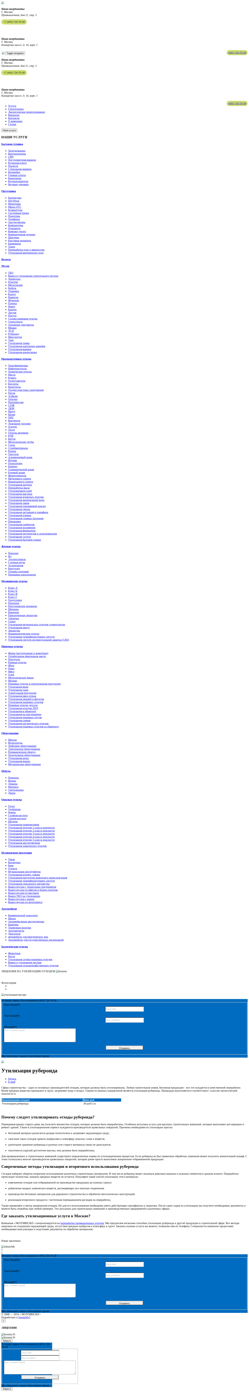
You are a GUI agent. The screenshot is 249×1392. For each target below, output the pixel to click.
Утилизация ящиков (19, 349)
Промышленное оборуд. (22, 752)
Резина (12, 451)
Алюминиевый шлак (20, 457)
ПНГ (11, 417)
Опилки (12, 399)
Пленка (12, 303)
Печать (12, 1078)
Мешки (12, 327)
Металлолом (15, 285)
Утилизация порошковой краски (27, 506)
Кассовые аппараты (19, 240)
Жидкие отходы (11, 546)
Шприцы (13, 609)
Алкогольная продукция (22, 692)
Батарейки (14, 172)
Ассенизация (15, 565)
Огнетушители (16, 380)
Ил (10, 556)
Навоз (11, 306)
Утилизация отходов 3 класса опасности (31, 833)
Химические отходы (20, 371)
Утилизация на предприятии (24, 714)
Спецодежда (15, 321)
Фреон (12, 812)
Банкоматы (14, 243)
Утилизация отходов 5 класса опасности (31, 839)
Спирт (12, 621)
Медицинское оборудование (24, 764)
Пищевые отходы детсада (23, 705)
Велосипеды (15, 742)
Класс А (13, 587)
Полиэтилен (15, 463)
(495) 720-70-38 (237, 52)
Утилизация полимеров (21, 527)
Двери (11, 793)
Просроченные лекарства (22, 615)
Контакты (13, 118)
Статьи (12, 124)
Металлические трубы (21, 442)
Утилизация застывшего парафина (28, 512)
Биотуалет (14, 568)
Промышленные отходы (16, 358)
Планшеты (14, 228)
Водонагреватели (18, 181)
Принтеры (14, 216)
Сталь (11, 445)
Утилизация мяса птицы (22, 696)
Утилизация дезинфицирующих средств (31, 636)
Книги (12, 294)
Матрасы (13, 786)
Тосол (11, 429)
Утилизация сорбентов (21, 524)
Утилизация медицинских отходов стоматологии (36, 624)
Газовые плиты (17, 175)
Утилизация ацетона (20, 484)
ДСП (11, 330)
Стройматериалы (18, 448)
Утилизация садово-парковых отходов (30, 959)
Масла (11, 374)
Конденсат (14, 420)
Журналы (13, 300)
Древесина (14, 278)
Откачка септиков (18, 571)
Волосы (6, 259)
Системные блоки (18, 213)
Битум (11, 438)
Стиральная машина (20, 169)
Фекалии (13, 553)
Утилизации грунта (19, 536)
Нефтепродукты (17, 368)
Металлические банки (21, 677)
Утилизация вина (18, 686)
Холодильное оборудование (24, 755)
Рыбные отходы (17, 662)
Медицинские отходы (14, 581)
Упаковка (13, 291)
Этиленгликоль (17, 559)
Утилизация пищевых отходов (25, 702)
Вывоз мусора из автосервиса (25, 902)
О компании (15, 121)
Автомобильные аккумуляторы (26, 921)
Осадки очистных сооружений (26, 390)
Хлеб (11, 674)
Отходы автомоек (18, 432)
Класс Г (12, 597)
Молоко (12, 680)
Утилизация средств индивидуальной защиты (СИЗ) (38, 639)
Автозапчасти (16, 930)
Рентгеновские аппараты (22, 606)
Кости (11, 956)
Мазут (11, 411)
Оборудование (10, 733)
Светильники (16, 789)
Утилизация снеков (19, 720)
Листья (12, 312)
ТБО (10, 272)
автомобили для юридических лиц (28, 936)
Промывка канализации (22, 574)
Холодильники (16, 150)
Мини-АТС (14, 206)
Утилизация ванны (19, 761)
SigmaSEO (24, 1317)
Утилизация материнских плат (26, 252)
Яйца (11, 665)
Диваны (12, 783)
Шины (12, 918)
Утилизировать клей (20, 490)
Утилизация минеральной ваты (26, 500)
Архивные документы (21, 324)
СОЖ (11, 405)
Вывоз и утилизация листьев (25, 962)
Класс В (12, 593)
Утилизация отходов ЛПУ (23, 708)
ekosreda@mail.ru (11, 28)
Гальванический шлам (21, 469)
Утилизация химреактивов (23, 824)
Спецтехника (16, 108)
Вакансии (13, 115)
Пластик (13, 282)
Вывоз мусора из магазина (23, 893)
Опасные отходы (11, 799)
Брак (11, 865)
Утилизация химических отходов (27, 846)
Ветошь (12, 460)
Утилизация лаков (18, 503)
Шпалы (12, 739)
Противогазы (16, 402)
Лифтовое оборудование (22, 745)
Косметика (14, 862)
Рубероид (13, 334)
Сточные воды (16, 562)
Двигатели (14, 933)
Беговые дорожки (18, 184)
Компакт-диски (17, 231)
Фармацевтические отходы (23, 633)
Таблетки (13, 618)
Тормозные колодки (19, 927)
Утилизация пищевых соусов (25, 717)
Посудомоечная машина (22, 159)
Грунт (11, 806)
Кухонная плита (17, 162)
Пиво (11, 668)
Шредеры (13, 237)
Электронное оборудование (24, 749)
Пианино (13, 777)
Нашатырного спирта (20, 481)
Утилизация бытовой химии (24, 539)
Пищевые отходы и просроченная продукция (34, 683)
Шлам (11, 414)
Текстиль (13, 454)
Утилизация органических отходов (28, 723)
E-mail (11, 1081)
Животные (14, 953)
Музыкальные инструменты (24, 871)
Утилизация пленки (19, 515)
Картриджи (14, 197)
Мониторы (14, 203)
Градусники (15, 600)
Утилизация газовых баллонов (26, 518)
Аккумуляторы (16, 222)
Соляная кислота (18, 815)
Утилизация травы (19, 343)
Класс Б (12, 590)
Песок (11, 393)
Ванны (12, 780)
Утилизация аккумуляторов (24, 842)
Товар (11, 859)
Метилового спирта (19, 478)
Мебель (6, 771)
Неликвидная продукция (16, 852)
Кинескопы (14, 178)
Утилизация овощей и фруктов (26, 699)
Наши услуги (9, 130)
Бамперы (13, 924)
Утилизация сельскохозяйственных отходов (33, 965)
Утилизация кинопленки (22, 352)
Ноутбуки (13, 200)
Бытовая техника (12, 144)
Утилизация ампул (19, 627)
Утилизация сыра (18, 689)
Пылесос (13, 166)
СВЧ (10, 156)
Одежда (12, 868)
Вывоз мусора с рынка (21, 899)
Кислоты (13, 383)
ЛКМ (11, 408)
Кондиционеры (17, 153)
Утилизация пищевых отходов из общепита (33, 726)
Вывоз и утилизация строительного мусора (33, 275)
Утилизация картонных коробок (26, 346)
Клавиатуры (15, 210)
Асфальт (13, 396)
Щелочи (13, 821)
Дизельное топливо (19, 423)
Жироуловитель (17, 475)
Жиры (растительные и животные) (28, 653)
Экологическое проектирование (26, 112)
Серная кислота (17, 818)
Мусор (5, 266)
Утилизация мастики (20, 493)
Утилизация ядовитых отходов (26, 497)
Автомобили (9, 908)
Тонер (11, 246)
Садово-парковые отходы (22, 318)
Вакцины (13, 612)
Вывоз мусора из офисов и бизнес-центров (33, 889)
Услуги (12, 105)
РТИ (10, 435)
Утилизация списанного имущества (29, 883)
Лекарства (14, 630)
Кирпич (12, 466)
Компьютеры (15, 225)
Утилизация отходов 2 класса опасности (31, 830)
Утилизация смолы (19, 509)
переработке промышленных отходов (82, 1223)
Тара (11, 340)
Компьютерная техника (21, 234)
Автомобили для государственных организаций (36, 939)
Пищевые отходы (12, 646)
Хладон (12, 426)
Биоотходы (14, 386)
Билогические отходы (14, 946)
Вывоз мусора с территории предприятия (32, 886)
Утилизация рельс (18, 758)
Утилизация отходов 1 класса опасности (31, 827)
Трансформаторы (18, 365)
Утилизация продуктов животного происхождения (37, 877)
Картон (12, 309)
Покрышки (14, 521)
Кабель (12, 288)
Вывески (13, 297)
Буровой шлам (16, 472)
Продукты (14, 659)
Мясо (11, 671)
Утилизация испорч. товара (24, 874)
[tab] (124, 144)
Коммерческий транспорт (23, 915)
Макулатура (15, 337)
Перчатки (13, 603)
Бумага (12, 377)
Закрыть (7, 1341)
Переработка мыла (19, 487)
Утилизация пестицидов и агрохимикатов (32, 533)
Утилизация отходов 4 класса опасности (31, 836)
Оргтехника (8, 191)
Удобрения (14, 809)
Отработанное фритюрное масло (27, 656)
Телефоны (14, 219)
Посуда (12, 315)
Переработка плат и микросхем (26, 249)
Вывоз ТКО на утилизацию (24, 896)
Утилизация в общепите (22, 711)
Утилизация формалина (22, 530)
